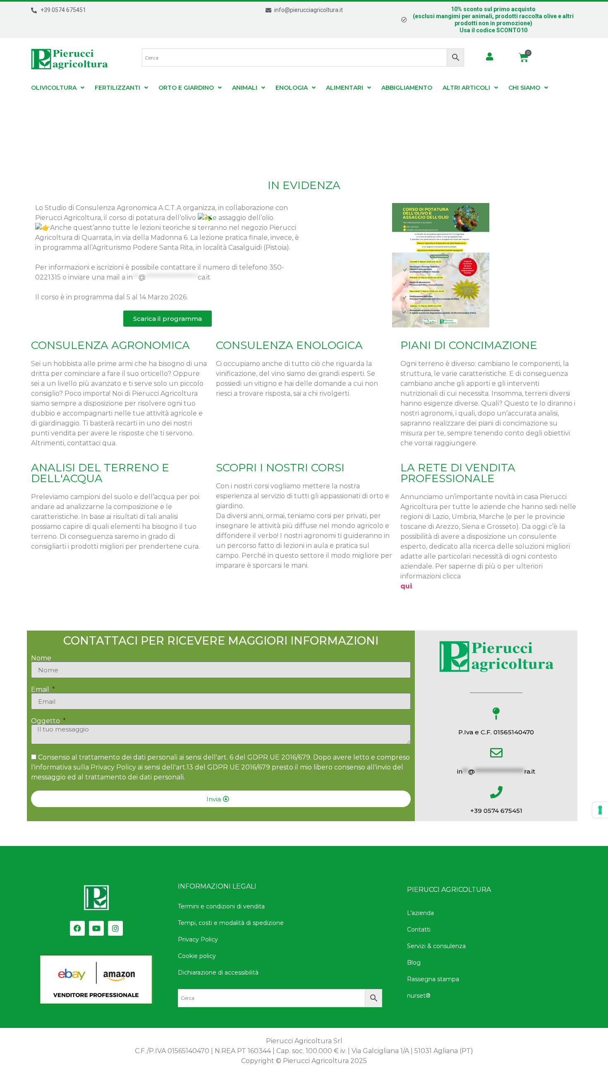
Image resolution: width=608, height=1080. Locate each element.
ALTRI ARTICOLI (466, 87)
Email (41, 689)
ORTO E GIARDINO (186, 87)
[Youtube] (96, 928)
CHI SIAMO (524, 87)
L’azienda (420, 913)
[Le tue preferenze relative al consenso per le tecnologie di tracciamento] (600, 810)
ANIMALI (244, 87)
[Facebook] (77, 928)
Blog (414, 962)
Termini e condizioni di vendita (221, 906)
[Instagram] (115, 928)
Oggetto (46, 721)
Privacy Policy (113, 768)
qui (406, 586)
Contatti (419, 929)
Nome (41, 658)
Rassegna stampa (433, 979)
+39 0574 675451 (496, 811)
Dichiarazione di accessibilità (218, 972)
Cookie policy (197, 956)
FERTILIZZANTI (117, 87)
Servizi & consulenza (436, 946)
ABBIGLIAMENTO (406, 87)
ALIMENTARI (344, 87)
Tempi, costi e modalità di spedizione (231, 923)
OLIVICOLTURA (54, 87)
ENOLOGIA (291, 87)
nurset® (419, 995)
